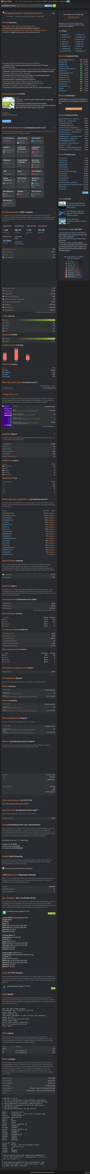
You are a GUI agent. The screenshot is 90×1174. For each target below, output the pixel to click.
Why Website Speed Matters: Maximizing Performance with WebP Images (76, 205)
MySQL (7, 163)
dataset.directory (64, 86)
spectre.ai (5, 527)
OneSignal (36, 167)
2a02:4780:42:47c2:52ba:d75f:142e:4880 (72, 185)
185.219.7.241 (63, 163)
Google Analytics (10, 150)
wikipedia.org (66, 49)
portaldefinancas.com (9, 538)
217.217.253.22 (63, 169)
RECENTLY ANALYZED (28, 1)
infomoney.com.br (8, 513)
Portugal (7, 376)
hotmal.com (6, 545)
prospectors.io (7, 525)
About (52, 1172)
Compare (49, 6)
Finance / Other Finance (9, 115)
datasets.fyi (63, 71)
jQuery (35, 154)
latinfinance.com (7, 550)
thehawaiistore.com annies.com (70, 150)
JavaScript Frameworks (22, 148)
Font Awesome (37, 141)
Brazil (6, 370)
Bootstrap (8, 141)
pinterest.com (66, 51)
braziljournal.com (7, 520)
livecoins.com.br (7, 531)
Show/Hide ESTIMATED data (71, 233)
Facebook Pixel (9, 152)
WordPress (8, 174)
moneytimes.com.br (8, 515)
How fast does (20, 810)
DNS (8, 1033)
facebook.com (66, 37)
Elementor (22, 141)
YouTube (35, 174)
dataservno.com (64, 80)
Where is (18, 741)
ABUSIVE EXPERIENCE (53, 1)
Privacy (48, 1172)
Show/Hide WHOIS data (69, 239)
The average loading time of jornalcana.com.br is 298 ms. (19, 814)
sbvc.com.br (6, 543)
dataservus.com (64, 75)
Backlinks (10, 434)
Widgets (20, 191)
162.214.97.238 (38, 83)
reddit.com (79, 42)
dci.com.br (5, 522)
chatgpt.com (66, 46)
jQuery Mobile (9, 183)
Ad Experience (12, 678)
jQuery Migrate (37, 156)
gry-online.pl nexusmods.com (69, 143)
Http (8, 994)
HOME (16, 1)
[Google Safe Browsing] (3, 868)
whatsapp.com (81, 51)
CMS (4, 171)
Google (12, 856)
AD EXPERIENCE (44, 1)
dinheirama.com (7, 554)
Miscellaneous (8, 191)
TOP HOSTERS (37, 1)
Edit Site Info (6, 121)
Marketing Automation (36, 161)
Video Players (36, 171)
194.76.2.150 (63, 158)
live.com (79, 49)
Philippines (7, 372)
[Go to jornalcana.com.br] (43, 13)
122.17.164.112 (63, 160)
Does (21, 824)
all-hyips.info (6, 552)
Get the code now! (73, 258)
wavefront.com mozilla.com (68, 128)
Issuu (6, 194)
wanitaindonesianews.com (67, 69)
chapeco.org (6, 536)
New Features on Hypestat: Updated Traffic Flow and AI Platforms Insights (75, 213)
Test (54, 988)
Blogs (19, 171)
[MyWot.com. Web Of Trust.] (4, 875)
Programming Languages (22, 161)
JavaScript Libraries (35, 148)
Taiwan (6, 374)
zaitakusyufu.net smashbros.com (70, 136)
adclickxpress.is (7, 534)
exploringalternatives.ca (66, 60)
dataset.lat (62, 90)
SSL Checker (19, 898)
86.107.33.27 (63, 187)
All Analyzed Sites (36, 1172)
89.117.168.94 (63, 174)
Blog (43, 1172)
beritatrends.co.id (64, 82)
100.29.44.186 (63, 167)
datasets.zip (63, 84)
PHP (20, 165)
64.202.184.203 (64, 178)
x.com (64, 39)
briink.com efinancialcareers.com (70, 147)
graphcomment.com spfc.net (69, 119)
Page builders (22, 138)
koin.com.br (6, 529)
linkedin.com (80, 44)
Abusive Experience (14, 718)
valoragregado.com (8, 547)
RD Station (36, 165)
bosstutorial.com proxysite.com (70, 132)
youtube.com (80, 35)
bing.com (65, 44)
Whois (8, 1059)
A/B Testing (22, 178)
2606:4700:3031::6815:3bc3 (68, 171)
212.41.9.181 (62, 189)
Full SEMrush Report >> (48, 426)
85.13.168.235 (63, 165)
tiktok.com (65, 42)
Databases (7, 160)
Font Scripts (36, 138)
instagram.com (81, 37)
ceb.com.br (6, 541)
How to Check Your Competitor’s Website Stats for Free (77, 221)
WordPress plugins (35, 179)
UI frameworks (8, 138)
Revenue (9, 586)
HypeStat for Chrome (75, 109)
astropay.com (6, 518)
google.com (66, 35)
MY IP (68, 1)
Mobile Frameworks (7, 179)
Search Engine (12, 561)
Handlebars (22, 152)
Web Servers (7, 200)
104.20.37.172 (63, 180)
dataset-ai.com (64, 66)
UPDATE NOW (73, 17)
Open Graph (8, 196)
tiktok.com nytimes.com (67, 121)
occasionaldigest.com (66, 73)
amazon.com (80, 39)
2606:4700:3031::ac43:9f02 (68, 182)
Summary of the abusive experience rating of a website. (18, 722)
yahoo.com (80, 46)
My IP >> (85, 192)
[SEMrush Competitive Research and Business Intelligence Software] (10, 394)
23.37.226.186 (63, 176)
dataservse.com (64, 77)
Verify (12, 973)
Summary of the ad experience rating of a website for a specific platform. (24, 682)
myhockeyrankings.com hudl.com (70, 130)
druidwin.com (63, 64)
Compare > (51, 513)
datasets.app (63, 62)
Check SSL (51, 913)
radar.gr (61, 88)
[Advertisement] (28, 48)
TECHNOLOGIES (62, 1)
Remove (65, 243)
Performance (36, 191)
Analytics (6, 147)
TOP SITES (20, 1)
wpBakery (22, 143)
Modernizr (36, 152)
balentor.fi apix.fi (65, 145)
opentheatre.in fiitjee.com (68, 139)
